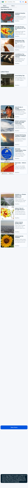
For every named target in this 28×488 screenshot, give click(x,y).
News (4, 6)
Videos (13, 6)
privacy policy (19, 479)
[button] (26, 475)
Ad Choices (16, 481)
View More (14, 427)
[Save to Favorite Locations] (6, 2)
